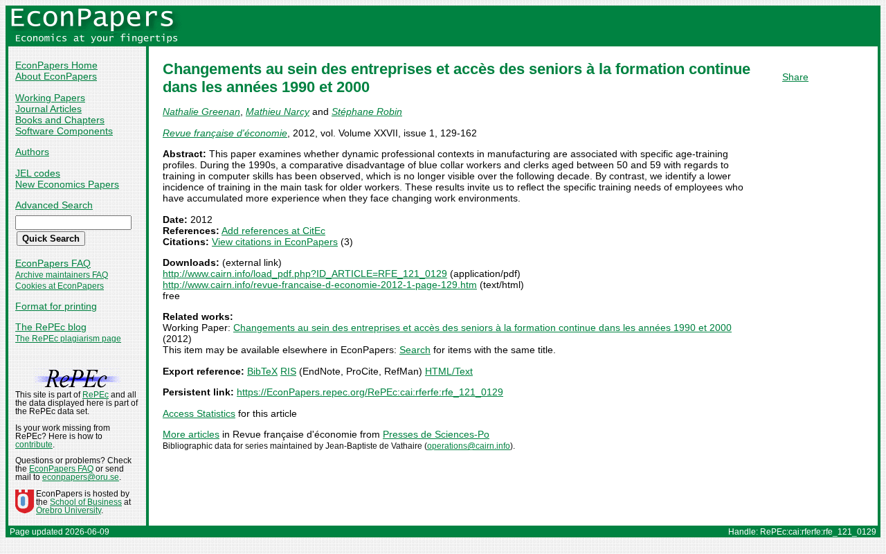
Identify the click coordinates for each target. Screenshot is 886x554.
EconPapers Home (56, 65)
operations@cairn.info (468, 446)
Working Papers (50, 97)
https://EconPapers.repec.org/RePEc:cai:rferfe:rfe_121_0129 (370, 391)
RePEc (95, 395)
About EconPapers (56, 76)
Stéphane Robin (367, 111)
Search (415, 349)
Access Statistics (199, 413)
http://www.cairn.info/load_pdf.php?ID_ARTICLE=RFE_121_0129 (305, 273)
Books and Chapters (60, 119)
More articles (191, 434)
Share (795, 76)
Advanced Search (54, 205)
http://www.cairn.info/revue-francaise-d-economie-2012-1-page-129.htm (320, 284)
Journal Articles (48, 108)
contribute (34, 444)
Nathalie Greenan (201, 111)
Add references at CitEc (273, 230)
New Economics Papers (67, 184)
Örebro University (68, 510)
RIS (288, 371)
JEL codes (37, 173)
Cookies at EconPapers (59, 286)
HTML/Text (449, 371)
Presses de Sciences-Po (436, 434)
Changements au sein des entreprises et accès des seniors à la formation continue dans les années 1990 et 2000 (482, 327)
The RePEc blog (51, 326)
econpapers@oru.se (80, 477)
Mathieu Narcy (277, 111)
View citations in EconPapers (275, 241)
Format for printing (56, 306)
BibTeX (262, 371)
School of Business (86, 502)
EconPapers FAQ (53, 263)
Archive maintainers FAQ (61, 275)
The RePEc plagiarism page (68, 338)
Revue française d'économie (225, 132)
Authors (32, 151)
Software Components (64, 130)
